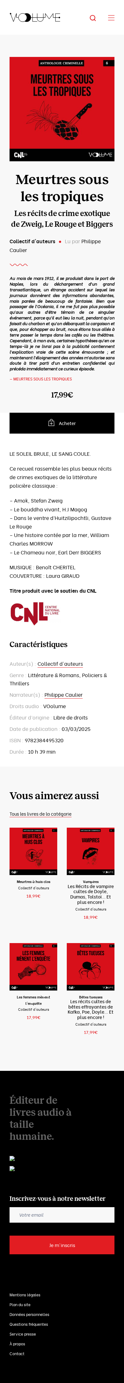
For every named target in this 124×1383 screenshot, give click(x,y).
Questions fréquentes (29, 1324)
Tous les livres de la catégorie (41, 813)
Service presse (23, 1334)
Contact (17, 1353)
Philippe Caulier (64, 694)
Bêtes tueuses (90, 996)
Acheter (67, 423)
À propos (17, 1343)
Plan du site (20, 1304)
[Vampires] (90, 851)
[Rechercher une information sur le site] (98, 17)
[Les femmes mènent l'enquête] (33, 967)
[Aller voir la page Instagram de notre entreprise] (59, 1170)
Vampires (91, 881)
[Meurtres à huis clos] (33, 851)
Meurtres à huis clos (33, 881)
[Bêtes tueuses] (90, 966)
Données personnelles (29, 1314)
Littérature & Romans (53, 675)
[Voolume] (35, 17)
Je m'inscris (62, 1244)
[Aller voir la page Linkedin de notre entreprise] (57, 1159)
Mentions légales (25, 1294)
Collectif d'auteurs (32, 241)
